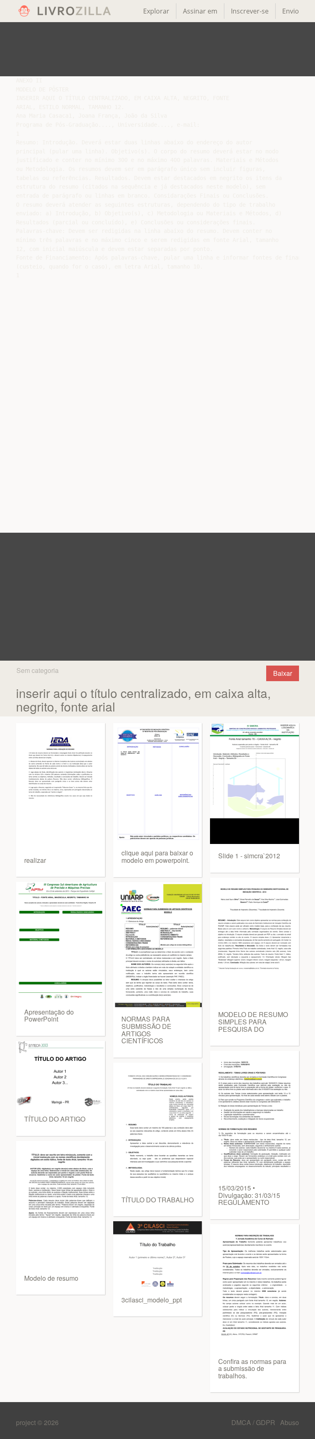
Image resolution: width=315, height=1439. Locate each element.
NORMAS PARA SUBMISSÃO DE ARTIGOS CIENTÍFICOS (146, 1029)
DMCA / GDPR (254, 1422)
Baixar (282, 673)
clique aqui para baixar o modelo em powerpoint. (157, 856)
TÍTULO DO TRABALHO (157, 1199)
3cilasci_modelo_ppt (151, 1299)
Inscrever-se (250, 11)
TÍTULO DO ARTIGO (54, 1119)
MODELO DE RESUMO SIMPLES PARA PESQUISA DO (253, 1021)
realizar (35, 860)
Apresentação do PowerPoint (49, 1015)
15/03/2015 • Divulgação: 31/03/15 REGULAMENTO (249, 1195)
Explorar (156, 11)
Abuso (289, 1422)
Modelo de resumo (51, 1278)
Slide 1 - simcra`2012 (249, 855)
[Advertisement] (157, 49)
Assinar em (200, 11)
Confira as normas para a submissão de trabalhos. (252, 1368)
